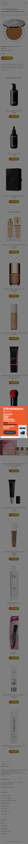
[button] (9, 432)
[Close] (1, 407)
